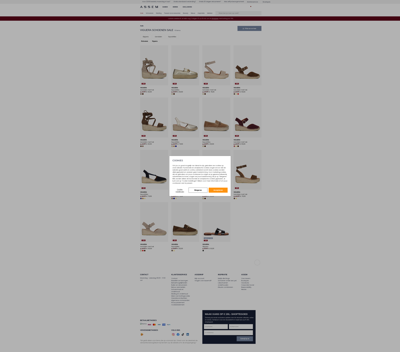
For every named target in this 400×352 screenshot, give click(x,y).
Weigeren (198, 190)
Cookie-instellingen (180, 190)
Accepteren (218, 190)
